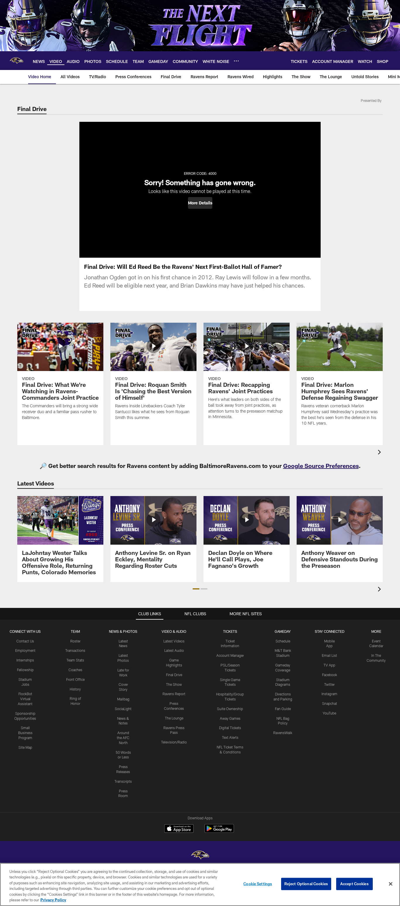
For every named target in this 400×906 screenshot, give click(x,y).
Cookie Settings (257, 883)
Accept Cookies (354, 883)
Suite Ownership (230, 709)
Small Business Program (25, 733)
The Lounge (174, 718)
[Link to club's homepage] (16, 61)
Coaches (75, 670)
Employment (25, 650)
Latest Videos (173, 641)
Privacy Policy (53, 900)
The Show (174, 684)
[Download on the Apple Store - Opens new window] (179, 829)
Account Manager (230, 655)
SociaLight (123, 709)
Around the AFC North (123, 738)
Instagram (329, 694)
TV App (329, 665)
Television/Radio (174, 742)
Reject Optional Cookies (306, 883)
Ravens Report (174, 694)
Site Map (25, 747)
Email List (329, 655)
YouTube (329, 713)
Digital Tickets (230, 728)
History (75, 689)
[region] (200, 884)
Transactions (75, 650)
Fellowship (25, 670)
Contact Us (25, 641)
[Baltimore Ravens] (200, 856)
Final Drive (174, 675)
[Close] (390, 884)
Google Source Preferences (321, 465)
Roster (75, 641)
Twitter (329, 684)
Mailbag (123, 699)
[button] (200, 203)
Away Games (230, 718)
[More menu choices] (236, 61)
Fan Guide (283, 709)
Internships (25, 660)
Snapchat (329, 703)
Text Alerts (230, 737)
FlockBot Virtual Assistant (25, 699)
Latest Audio (174, 650)
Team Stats (75, 660)
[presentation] (380, 453)
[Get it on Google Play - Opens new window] (219, 831)
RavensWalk (282, 733)
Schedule (283, 641)
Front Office (75, 679)
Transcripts (123, 781)
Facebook (329, 675)
